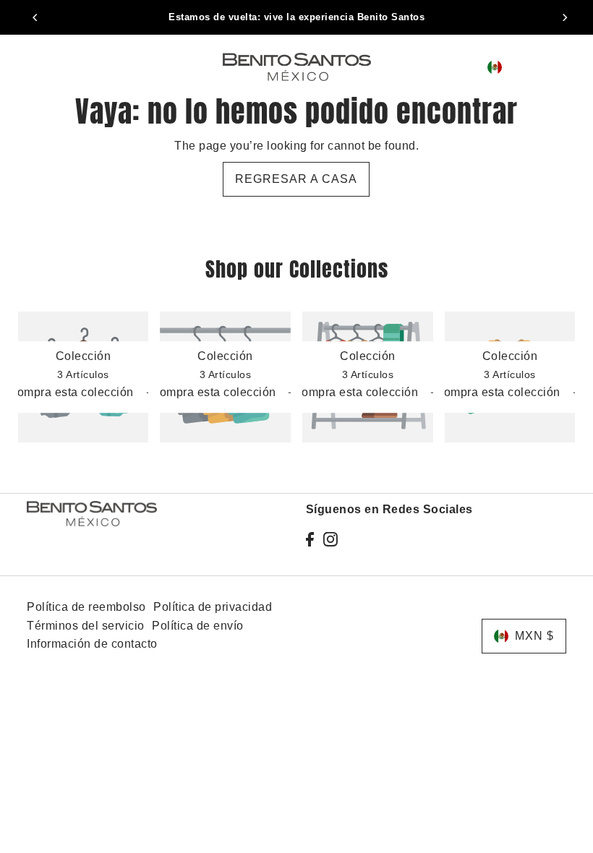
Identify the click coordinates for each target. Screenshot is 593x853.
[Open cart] (563, 67)
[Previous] (36, 17)
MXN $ (526, 67)
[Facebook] (310, 538)
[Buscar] (446, 67)
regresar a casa (296, 179)
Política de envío (198, 626)
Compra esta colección (72, 392)
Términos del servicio (86, 626)
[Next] (564, 17)
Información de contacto (92, 644)
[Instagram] (330, 538)
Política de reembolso (86, 607)
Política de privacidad (212, 607)
